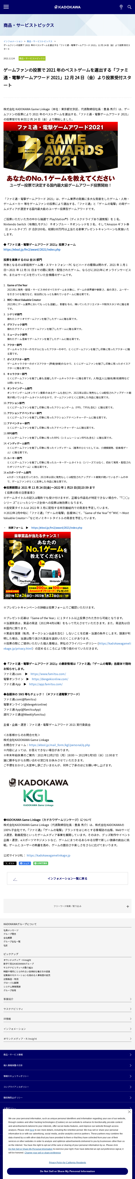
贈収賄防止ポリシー (13, 1097)
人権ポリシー (10, 1108)
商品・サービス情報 (13, 1054)
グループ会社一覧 (12, 941)
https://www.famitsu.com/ (48, 674)
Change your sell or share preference (43, 1152)
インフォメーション (13, 41)
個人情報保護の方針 (13, 1065)
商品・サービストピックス (40, 41)
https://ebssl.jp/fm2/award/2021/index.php (32, 249)
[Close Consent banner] (129, 1112)
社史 (6, 945)
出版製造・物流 (11, 978)
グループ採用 (10, 990)
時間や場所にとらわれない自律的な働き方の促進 (27, 971)
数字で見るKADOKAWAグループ (19, 963)
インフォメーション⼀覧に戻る (67, 878)
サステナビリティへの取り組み (18, 967)
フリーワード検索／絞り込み (67, 905)
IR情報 (7, 1018)
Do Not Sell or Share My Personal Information (30, 1149)
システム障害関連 (12, 986)
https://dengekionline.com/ (50, 679)
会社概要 (8, 937)
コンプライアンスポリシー (16, 1087)
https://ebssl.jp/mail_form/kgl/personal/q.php (59, 745)
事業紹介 (8, 999)
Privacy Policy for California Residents (67, 1162)
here (32, 1130)
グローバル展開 (11, 982)
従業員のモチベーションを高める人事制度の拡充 (27, 975)
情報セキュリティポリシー (16, 1076)
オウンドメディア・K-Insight (17, 959)
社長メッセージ (11, 930)
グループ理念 (10, 933)
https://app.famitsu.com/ (46, 684)
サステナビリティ (13, 1009)
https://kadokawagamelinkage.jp (48, 855)
